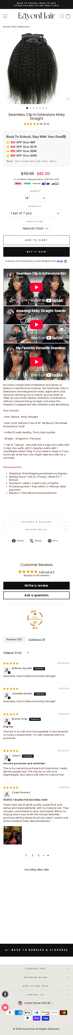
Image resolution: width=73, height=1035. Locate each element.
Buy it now (36, 251)
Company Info (35, 968)
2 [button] (32, 855)
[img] (10, 663)
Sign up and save (36, 986)
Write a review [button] (36, 585)
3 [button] (38, 855)
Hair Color (35, 221)
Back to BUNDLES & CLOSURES (39, 950)
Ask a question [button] (36, 595)
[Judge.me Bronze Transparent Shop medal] (35, 618)
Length (35, 191)
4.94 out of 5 (47, 572)
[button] (32, 124)
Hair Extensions (21, 26)
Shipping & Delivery (36, 522)
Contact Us (35, 994)
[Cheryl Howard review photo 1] (12, 835)
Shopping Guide (35, 977)
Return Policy (36, 529)
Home (6, 26)
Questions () (36, 639)
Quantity (35, 206)
